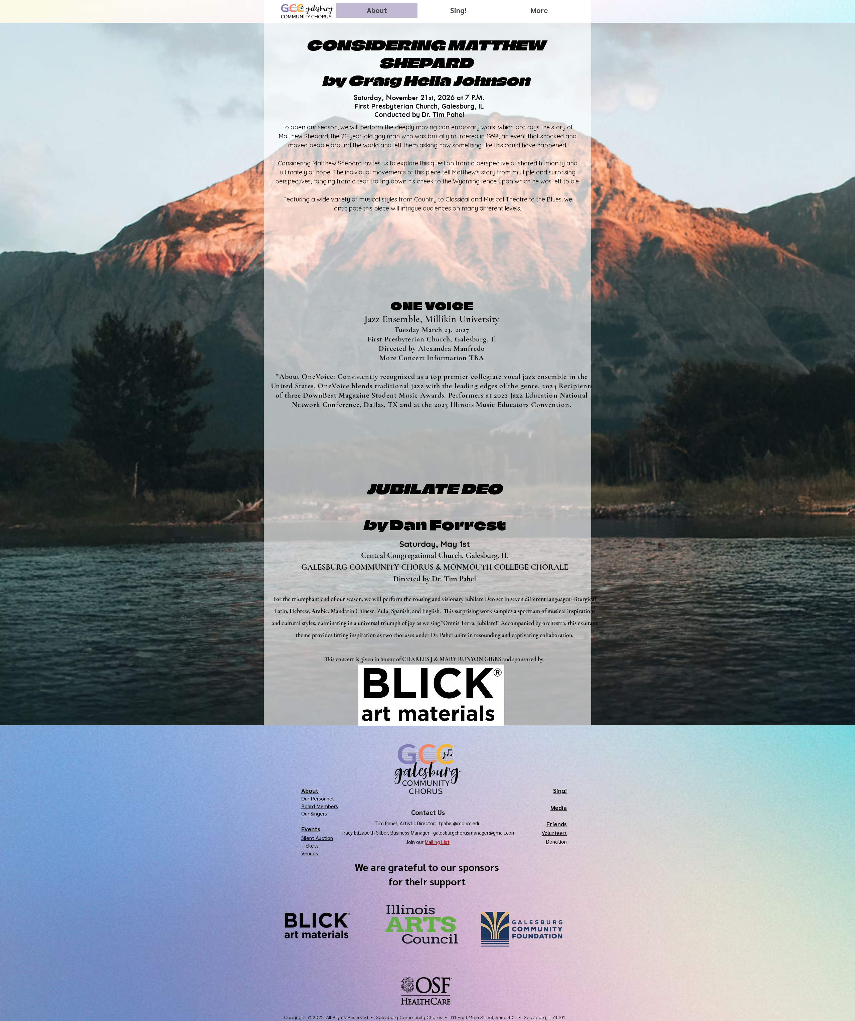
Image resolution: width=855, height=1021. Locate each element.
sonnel (326, 798)
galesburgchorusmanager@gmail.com (474, 832)
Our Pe (309, 798)
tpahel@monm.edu (460, 823)
